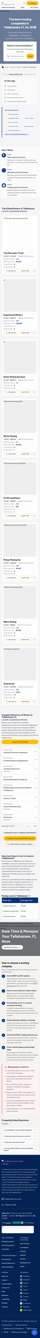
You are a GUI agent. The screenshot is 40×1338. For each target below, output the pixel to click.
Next (35, 826)
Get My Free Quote (11, 947)
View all (5, 1124)
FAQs (22, 7)
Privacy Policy (7, 1325)
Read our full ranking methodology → (17, 134)
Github (6, 1332)
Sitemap (4, 1303)
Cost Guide (5, 1249)
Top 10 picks (12, 86)
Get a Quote (34, 7)
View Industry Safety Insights (21, 844)
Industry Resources (5, 1263)
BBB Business (32, 1328)
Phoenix (22, 1259)
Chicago (23, 1251)
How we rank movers (15, 98)
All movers (11, 90)
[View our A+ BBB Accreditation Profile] (17, 1229)
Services (5, 1307)
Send (30, 56)
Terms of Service (21, 1325)
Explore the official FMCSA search (21, 838)
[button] (20, 751)
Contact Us (5, 1288)
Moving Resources (5, 1241)
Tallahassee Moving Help (16, 101)
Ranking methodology (19, 1332)
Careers (4, 1280)
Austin (22, 1266)
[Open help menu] (34, 1332)
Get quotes (12, 271)
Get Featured (5, 1259)
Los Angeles (24, 1247)
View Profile (25, 271)
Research (5, 1295)
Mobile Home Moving (8, 7)
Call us (33, 3)
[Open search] (24, 3)
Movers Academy (5, 1267)
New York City (24, 1243)
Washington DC (25, 1263)
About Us (5, 1276)
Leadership (5, 1299)
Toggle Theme (5, 1337)
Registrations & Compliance (13, 1328)
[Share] (34, 271)
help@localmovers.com (12, 1199)
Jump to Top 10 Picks (20, 742)
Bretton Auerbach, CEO (16, 74)
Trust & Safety (7, 1284)
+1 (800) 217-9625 (10, 1205)
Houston (23, 1255)
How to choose (13, 94)
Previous (28, 826)
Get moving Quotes (5, 1245)
